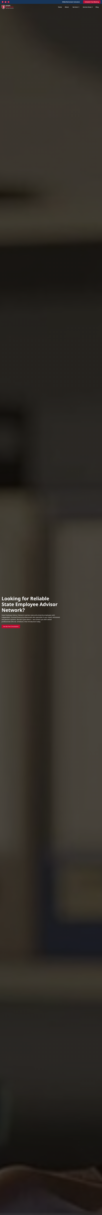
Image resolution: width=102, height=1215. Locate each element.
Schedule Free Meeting (92, 2)
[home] (8, 7)
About (67, 7)
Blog (97, 7)
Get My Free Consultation (10, 626)
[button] (76, 7)
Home (60, 7)
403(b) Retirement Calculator (71, 2)
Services (75, 7)
